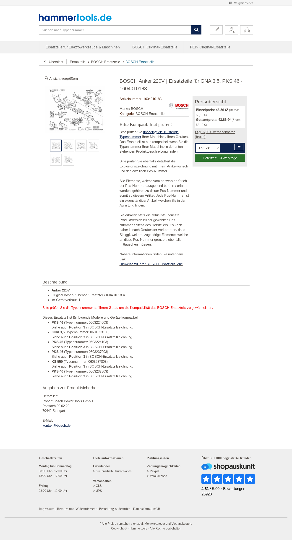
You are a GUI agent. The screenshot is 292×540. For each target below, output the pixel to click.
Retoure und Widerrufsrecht (76, 509)
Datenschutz (142, 509)
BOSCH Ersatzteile (105, 62)
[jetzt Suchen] (196, 30)
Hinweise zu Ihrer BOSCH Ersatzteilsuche (151, 264)
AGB (156, 509)
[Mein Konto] (233, 30)
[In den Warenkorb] (238, 147)
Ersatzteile (78, 62)
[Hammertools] (79, 17)
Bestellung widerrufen (114, 509)
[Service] (217, 30)
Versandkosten (181, 523)
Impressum (47, 509)
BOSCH (137, 109)
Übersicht (54, 62)
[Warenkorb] (248, 30)
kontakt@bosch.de (56, 425)
